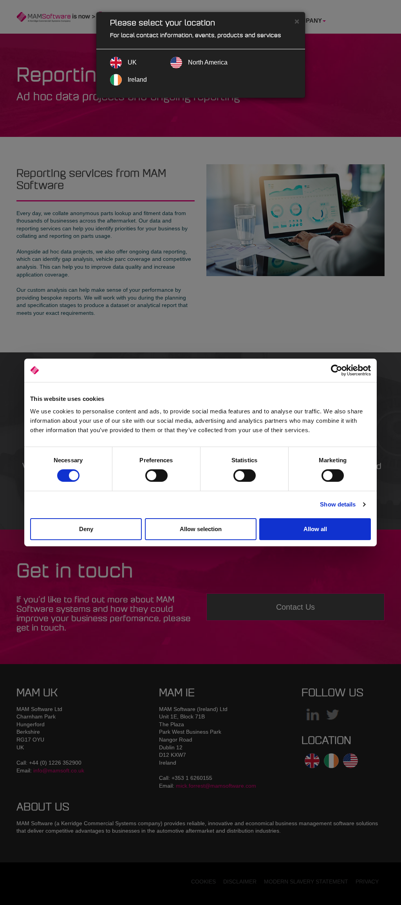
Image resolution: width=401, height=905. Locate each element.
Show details (338, 504)
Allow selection (201, 529)
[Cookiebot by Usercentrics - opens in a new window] (336, 370)
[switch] (156, 475)
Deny (86, 529)
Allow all (315, 529)
